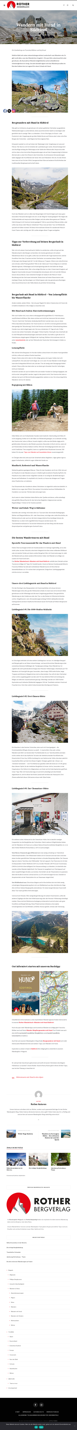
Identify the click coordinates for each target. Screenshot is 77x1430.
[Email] (5, 70)
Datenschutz (39, 1412)
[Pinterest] (5, 65)
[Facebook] (5, 56)
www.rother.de (53, 1412)
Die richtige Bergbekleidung (37, 1168)
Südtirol (34, 1049)
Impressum (27, 1412)
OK (36, 1427)
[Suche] (72, 5)
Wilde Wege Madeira (25, 1134)
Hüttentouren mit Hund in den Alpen (29, 1077)
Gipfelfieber (53, 1421)
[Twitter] (5, 60)
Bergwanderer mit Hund (51, 1041)
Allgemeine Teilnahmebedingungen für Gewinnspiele (38, 1415)
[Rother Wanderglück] (18, 5)
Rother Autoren (35, 35)
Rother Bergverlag (31, 1219)
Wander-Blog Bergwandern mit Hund (39, 1030)
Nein (41, 1427)
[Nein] (75, 1426)
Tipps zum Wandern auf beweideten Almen (37, 452)
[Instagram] (41, 1405)
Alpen (38, 19)
